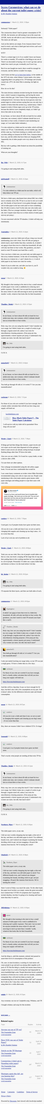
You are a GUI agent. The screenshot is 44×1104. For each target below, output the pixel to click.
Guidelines (20, 1092)
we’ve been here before (23, 75)
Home (3, 1092)
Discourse (13, 1101)
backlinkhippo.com (12, 414)
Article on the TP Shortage (11, 1051)
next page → (5, 1015)
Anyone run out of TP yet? (11, 1030)
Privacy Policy (6, 1096)
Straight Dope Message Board (11, 2)
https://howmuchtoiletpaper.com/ (14, 682)
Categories (11, 1092)
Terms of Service (32, 1092)
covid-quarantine (6, 1035)
